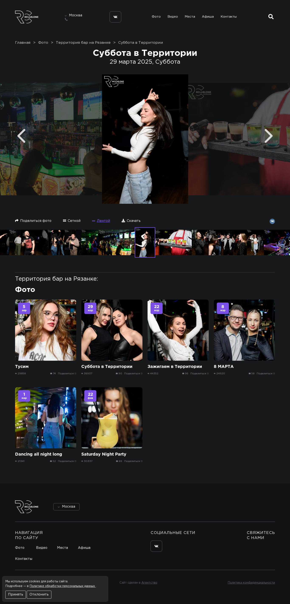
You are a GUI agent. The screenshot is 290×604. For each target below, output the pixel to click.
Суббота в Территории (140, 42)
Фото (156, 16)
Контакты (229, 16)
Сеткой (74, 220)
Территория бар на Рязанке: (56, 279)
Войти (263, 506)
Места (190, 16)
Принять (15, 594)
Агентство (149, 582)
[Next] (269, 136)
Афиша (208, 16)
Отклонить (39, 594)
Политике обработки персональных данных (63, 586)
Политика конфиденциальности (251, 582)
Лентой (103, 220)
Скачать (134, 220)
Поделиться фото (35, 220)
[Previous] (21, 136)
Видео (173, 16)
